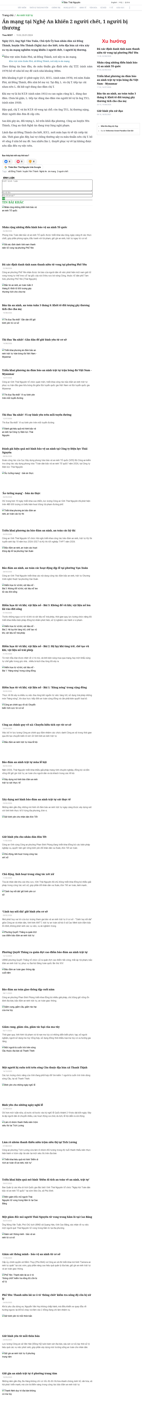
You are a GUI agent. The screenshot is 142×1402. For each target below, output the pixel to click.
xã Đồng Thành (15, 171)
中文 (121, 2)
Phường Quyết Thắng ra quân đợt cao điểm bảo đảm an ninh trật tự (45, 952)
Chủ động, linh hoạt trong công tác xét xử (28, 874)
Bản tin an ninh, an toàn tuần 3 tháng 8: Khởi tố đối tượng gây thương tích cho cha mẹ (116, 97)
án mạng (52, 171)
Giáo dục (120, 8)
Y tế (111, 8)
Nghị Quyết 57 (70, 8)
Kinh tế (83, 8)
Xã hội (103, 8)
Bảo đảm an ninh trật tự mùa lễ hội (24, 762)
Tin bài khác (13, 202)
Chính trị (56, 8)
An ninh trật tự (25, 15)
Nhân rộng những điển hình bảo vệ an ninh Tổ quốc (34, 227)
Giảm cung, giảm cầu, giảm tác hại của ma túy (31, 1026)
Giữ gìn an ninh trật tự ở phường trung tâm (29, 1373)
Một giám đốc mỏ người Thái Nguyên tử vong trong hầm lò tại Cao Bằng (47, 1217)
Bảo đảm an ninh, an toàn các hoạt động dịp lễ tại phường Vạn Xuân (45, 568)
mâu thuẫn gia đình (49, 66)
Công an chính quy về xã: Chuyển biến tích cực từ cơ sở (36, 724)
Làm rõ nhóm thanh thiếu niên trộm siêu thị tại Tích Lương (39, 1142)
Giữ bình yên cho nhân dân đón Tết (24, 836)
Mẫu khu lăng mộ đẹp (109, 126)
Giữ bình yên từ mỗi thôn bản (21, 1336)
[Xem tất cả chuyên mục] (129, 7)
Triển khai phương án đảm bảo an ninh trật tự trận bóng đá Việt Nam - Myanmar (117, 79)
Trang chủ (7, 15)
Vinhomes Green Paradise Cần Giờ (119, 131)
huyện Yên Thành (30, 171)
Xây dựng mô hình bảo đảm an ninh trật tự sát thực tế (36, 799)
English (114, 2)
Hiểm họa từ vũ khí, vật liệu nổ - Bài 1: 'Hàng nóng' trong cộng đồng (44, 687)
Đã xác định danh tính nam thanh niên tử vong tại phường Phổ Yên (44, 264)
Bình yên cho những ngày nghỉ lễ (22, 1105)
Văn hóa (93, 8)
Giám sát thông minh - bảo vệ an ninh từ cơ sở (31, 1254)
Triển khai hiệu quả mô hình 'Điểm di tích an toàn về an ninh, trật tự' (45, 1179)
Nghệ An (40, 45)
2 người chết (62, 171)
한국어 (127, 2)
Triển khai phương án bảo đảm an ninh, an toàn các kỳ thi (38, 530)
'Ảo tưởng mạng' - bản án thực (21, 493)
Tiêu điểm (22, 8)
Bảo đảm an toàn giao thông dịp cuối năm (28, 989)
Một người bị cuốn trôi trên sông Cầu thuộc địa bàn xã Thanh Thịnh (44, 1067)
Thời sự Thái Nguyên (39, 8)
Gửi (3, 198)
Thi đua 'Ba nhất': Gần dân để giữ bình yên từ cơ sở (34, 339)
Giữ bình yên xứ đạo (110, 111)
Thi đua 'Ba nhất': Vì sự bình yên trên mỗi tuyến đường (36, 414)
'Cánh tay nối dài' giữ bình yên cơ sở (25, 911)
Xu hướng (114, 41)
